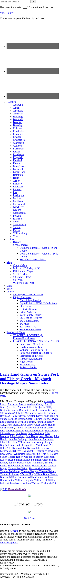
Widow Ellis (26, 474)
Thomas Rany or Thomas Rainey (38, 471)
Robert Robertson (45, 456)
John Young (37, 442)
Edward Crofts (41, 418)
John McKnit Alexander (41, 439)
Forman (31, 421)
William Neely (14, 483)
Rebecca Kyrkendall (22, 451)
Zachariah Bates (49, 483)
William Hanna (35, 477)
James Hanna (48, 424)
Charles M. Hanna (25, 413)
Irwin (23, 424)
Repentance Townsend (46, 451)
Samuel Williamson (33, 462)
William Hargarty (24, 480)
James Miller (39, 427)
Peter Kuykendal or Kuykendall (22, 448)
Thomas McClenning (40, 468)
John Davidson (36, 433)
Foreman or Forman (15, 421)
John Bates (21, 433)
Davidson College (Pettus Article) (17, 416)
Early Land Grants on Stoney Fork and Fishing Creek (29, 417)
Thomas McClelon (17, 468)
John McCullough (18, 439)
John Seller (5, 442)
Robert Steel (6, 459)
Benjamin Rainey (9, 410)
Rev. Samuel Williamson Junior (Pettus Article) (24, 453)
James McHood (23, 427)
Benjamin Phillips (44, 407)
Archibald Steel (26, 407)
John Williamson (21, 442)
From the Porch (17, 489)
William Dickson (17, 477)
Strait (27, 465)
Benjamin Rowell (28, 410)
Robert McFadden (25, 456)
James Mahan (7, 427)
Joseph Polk (14, 445)
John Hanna (32, 436)
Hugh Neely (12, 424)
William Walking (31, 483)
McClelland (42, 445)
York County (6, 13)
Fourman (41, 421)
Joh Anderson (7, 433)
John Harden (46, 436)
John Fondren (17, 436)
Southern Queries (9, 542)
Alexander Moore (17, 404)
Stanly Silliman (16, 465)
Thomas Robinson (9, 474)
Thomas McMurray (10, 471)
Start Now (29, 518)
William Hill (40, 480)
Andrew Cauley (35, 404)
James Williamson (34, 430)
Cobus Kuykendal (46, 413)
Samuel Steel (15, 462)
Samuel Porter (40, 459)
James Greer (33, 424)
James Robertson (15, 430)
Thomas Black (39, 465)
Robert (11, 456)
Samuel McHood (23, 459)
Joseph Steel (28, 445)
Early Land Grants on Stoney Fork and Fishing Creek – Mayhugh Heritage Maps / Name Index (29, 378)
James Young (51, 430)
